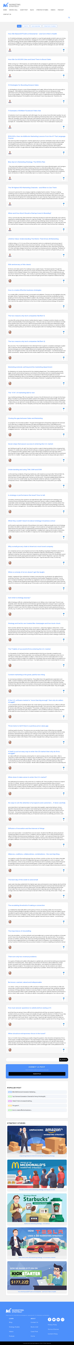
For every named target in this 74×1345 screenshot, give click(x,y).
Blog (32, 10)
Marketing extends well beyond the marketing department (30, 367)
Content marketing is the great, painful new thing (26, 675)
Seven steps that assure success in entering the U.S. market (30, 444)
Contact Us (7, 14)
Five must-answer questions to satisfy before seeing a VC (29, 1008)
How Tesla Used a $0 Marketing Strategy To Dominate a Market (37, 1257)
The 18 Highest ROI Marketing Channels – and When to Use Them (32, 187)
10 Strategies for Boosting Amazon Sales (23, 85)
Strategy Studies (42, 10)
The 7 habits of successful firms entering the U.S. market (29, 649)
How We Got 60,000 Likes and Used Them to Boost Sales (29, 59)
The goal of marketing (16, 1105)
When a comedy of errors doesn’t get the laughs (26, 572)
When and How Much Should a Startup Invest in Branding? (29, 213)
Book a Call (13, 10)
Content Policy (53, 1334)
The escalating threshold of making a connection (26, 905)
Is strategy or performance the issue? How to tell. (26, 495)
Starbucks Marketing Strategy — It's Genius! (37, 1223)
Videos (53, 10)
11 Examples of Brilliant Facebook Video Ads (24, 111)
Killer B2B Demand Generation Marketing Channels (24, 1092)
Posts (26, 26)
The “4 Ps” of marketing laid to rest (21, 393)
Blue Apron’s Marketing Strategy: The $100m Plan (26, 162)
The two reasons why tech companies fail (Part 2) (26, 341)
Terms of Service (53, 1329)
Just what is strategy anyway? (19, 598)
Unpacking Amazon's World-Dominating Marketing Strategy (37, 1156)
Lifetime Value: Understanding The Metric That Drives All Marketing (33, 239)
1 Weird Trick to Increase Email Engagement (22, 1101)
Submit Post (37, 1073)
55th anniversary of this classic (19, 264)
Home (5, 10)
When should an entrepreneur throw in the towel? (26, 1033)
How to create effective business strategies (24, 290)
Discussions (36, 26)
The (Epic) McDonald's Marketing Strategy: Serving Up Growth (37, 1189)
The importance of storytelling (19, 931)
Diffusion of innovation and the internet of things (26, 828)
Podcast (61, 10)
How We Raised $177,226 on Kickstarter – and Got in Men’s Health (32, 34)
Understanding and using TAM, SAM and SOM (25, 469)
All (19, 26)
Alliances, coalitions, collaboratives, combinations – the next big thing (33, 854)
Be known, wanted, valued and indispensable (25, 982)
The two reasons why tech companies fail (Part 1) (26, 316)
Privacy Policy (52, 1325)
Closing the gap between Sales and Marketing (25, 418)
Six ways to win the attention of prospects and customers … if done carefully (36, 803)
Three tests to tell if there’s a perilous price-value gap (28, 726)
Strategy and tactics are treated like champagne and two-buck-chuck (34, 623)
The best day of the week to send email (23, 880)
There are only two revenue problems (22, 957)
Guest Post (24, 10)
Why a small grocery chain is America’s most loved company (30, 546)
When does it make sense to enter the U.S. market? (27, 777)
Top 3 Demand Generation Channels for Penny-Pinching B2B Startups (29, 1096)
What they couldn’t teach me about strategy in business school (31, 521)
